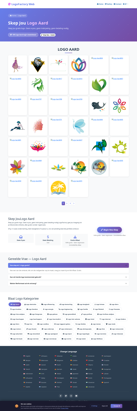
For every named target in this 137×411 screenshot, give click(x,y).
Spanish (106, 382)
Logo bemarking (66, 304)
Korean (90, 374)
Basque (28, 360)
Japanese (75, 374)
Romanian (29, 382)
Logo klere (15, 324)
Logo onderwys (49, 329)
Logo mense (97, 324)
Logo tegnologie (84, 334)
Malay (43, 378)
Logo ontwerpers (66, 329)
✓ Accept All (116, 406)
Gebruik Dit (18, 68)
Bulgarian (60, 360)
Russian (43, 382)
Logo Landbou (44, 324)
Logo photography (85, 329)
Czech (27, 365)
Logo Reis (101, 329)
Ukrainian (91, 387)
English (28, 356)
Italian (59, 374)
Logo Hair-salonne (74, 319)
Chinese (90, 360)
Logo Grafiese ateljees (106, 314)
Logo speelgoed (52, 334)
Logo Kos (29, 324)
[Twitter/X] (66, 396)
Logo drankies (16, 309)
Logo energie (49, 309)
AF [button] (126, 4)
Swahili (28, 387)
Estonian (75, 365)
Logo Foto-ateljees (18, 314)
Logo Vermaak (17, 339)
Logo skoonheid (34, 334)
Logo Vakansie (118, 334)
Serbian (59, 382)
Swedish (44, 387)
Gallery (109, 4)
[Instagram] (71, 396)
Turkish (75, 387)
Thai (58, 387)
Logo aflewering (49, 304)
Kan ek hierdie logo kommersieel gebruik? (25, 277)
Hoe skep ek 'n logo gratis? (20, 265)
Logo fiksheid (99, 309)
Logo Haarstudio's (55, 319)
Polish (90, 378)
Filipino (90, 365)
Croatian (106, 360)
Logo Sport (68, 334)
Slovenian (91, 382)
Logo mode (111, 324)
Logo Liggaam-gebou (63, 324)
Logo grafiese (87, 314)
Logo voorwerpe (50, 339)
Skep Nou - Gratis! (49, 35)
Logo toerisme (101, 334)
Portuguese (107, 378)
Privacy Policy (64, 408)
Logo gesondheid (70, 314)
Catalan (75, 360)
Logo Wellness (98, 339)
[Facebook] (61, 396)
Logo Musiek (32, 329)
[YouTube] (76, 396)
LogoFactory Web (22, 4)
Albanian (60, 356)
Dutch (59, 365)
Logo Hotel (90, 319)
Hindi (90, 369)
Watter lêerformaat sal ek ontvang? (23, 283)
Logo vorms (67, 339)
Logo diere (114, 304)
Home (101, 4)
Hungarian (107, 369)
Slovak (75, 382)
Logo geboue (53, 314)
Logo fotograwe (37, 314)
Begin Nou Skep (111, 230)
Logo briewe (100, 304)
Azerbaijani (107, 356)
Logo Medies (81, 324)
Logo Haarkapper (18, 319)
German (59, 369)
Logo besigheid (84, 304)
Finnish (106, 365)
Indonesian (29, 374)
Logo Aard (15, 304)
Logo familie (84, 309)
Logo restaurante (117, 329)
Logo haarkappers (36, 319)
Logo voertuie (34, 339)
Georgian (44, 369)
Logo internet (106, 319)
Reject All (105, 406)
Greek (74, 369)
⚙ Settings (94, 406)
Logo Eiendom (33, 309)
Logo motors (17, 329)
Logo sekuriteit (17, 334)
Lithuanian (29, 378)
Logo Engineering (66, 309)
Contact (118, 4)
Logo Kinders (121, 319)
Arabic (75, 356)
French (28, 369)
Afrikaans (44, 356)
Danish (43, 365)
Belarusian (44, 360)
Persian (75, 378)
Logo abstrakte (31, 304)
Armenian (91, 356)
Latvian (106, 374)
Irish (42, 374)
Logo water (82, 339)
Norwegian (60, 378)
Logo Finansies (115, 309)
